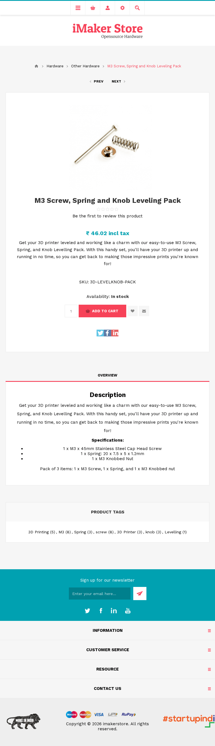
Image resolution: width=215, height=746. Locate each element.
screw (101, 532)
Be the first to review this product (107, 216)
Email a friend (144, 311)
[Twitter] (87, 610)
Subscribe (139, 593)
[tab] (107, 375)
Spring (80, 532)
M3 (61, 532)
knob (150, 532)
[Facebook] (100, 610)
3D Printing (38, 532)
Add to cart (105, 311)
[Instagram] (114, 610)
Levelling (173, 532)
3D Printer (126, 532)
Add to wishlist (132, 311)
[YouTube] (127, 610)
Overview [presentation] (107, 375)
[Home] (36, 66)
